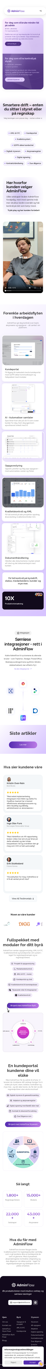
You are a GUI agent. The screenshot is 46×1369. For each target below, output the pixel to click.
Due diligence (35, 163)
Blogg (4, 1340)
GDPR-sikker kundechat (23, 145)
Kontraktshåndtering (14, 163)
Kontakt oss (6, 1325)
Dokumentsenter (37, 1335)
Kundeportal (31, 133)
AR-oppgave (36, 1325)
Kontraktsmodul (37, 1338)
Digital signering (23, 157)
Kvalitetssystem (23, 139)
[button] (41, 1364)
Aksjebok (34, 1329)
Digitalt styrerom (13, 151)
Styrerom (34, 1322)
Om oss (5, 1322)
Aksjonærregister (34, 151)
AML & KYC (15, 133)
